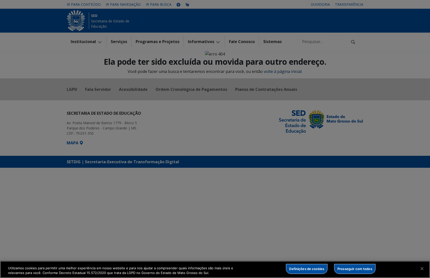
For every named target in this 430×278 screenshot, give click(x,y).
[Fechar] (422, 268)
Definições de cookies (306, 269)
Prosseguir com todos (354, 269)
